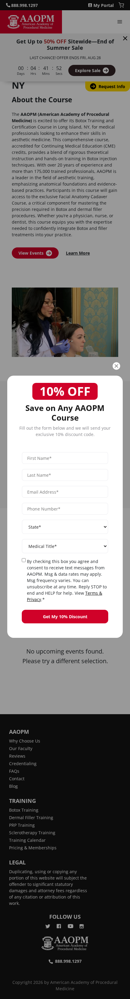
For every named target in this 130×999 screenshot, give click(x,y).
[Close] (116, 366)
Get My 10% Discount (65, 616)
